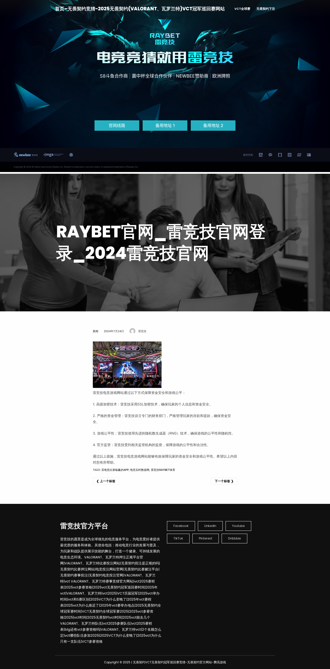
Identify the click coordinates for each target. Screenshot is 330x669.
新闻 (95, 331)
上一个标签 (107, 481)
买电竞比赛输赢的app (115, 470)
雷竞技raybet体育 (163, 470)
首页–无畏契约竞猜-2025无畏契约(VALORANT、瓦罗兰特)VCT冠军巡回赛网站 (140, 8)
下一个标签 (222, 481)
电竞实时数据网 (139, 470)
